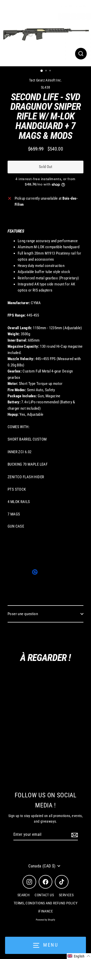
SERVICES (66, 895)
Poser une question (23, 614)
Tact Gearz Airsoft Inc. (45, 80)
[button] (79, 956)
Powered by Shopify (45, 920)
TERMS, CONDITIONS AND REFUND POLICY (45, 903)
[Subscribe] (74, 834)
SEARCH (23, 895)
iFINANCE (45, 911)
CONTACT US (44, 895)
